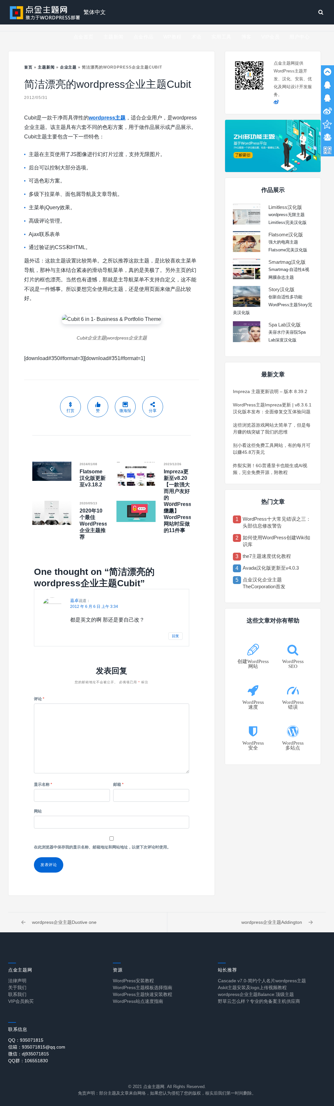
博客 (246, 37)
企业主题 (68, 67)
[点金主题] (45, 12)
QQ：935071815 (25, 1040)
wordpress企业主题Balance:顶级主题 (256, 994)
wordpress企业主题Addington (271, 922)
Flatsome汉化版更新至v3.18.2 (93, 478)
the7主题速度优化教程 (267, 556)
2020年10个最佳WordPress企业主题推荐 (93, 524)
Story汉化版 (281, 289)
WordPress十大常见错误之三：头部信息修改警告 (277, 522)
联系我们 (17, 994)
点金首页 (83, 37)
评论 (39, 699)
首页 (28, 67)
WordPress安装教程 (133, 980)
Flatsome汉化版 (285, 234)
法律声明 (17, 980)
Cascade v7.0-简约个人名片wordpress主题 (262, 980)
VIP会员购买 (21, 1001)
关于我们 (17, 987)
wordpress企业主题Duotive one (64, 922)
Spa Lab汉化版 (284, 324)
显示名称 (43, 784)
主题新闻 (113, 37)
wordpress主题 (107, 117)
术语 (196, 37)
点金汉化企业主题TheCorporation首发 (264, 583)
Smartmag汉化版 (287, 262)
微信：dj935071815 (28, 1053)
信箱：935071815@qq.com (36, 1047)
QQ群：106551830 (28, 1060)
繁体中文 (95, 12)
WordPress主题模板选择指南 (142, 987)
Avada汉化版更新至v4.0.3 (271, 568)
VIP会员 (270, 37)
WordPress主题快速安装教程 (142, 994)
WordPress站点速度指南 (138, 1001)
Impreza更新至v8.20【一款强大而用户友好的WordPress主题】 (177, 491)
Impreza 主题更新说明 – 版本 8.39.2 (270, 391)
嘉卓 (74, 600)
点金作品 (143, 37)
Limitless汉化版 (285, 207)
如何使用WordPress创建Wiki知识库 (276, 541)
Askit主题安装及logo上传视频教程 (252, 987)
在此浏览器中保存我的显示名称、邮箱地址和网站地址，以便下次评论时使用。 (102, 847)
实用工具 (221, 37)
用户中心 (299, 37)
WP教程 (172, 37)
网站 (38, 811)
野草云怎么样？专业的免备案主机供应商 (259, 1001)
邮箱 (118, 784)
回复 (175, 636)
